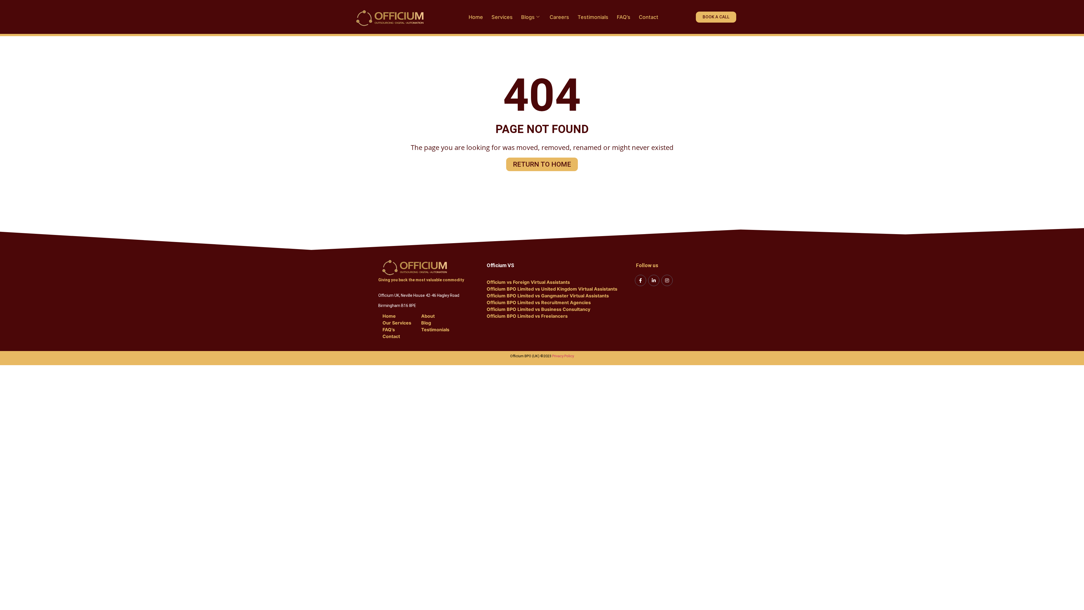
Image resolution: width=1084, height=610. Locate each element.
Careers (559, 17)
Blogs (528, 17)
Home (476, 17)
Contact (648, 17)
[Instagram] (667, 280)
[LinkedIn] (653, 280)
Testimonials (593, 17)
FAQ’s (623, 17)
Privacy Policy (563, 356)
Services (502, 17)
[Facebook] (640, 280)
